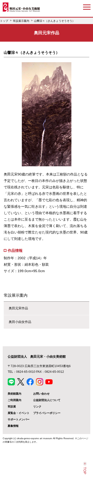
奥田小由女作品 (20, 322)
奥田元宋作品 (18, 308)
